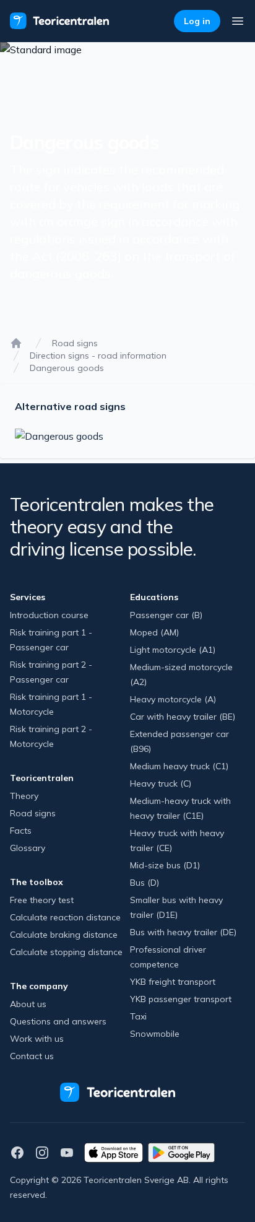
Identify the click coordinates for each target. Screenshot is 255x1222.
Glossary (27, 847)
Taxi (138, 1016)
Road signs (75, 343)
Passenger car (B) (166, 615)
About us (28, 1004)
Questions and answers (58, 1021)
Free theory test (42, 900)
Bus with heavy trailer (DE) (183, 932)
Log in (197, 21)
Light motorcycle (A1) (172, 649)
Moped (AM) (154, 632)
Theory (24, 795)
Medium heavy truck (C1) (179, 766)
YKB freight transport (172, 981)
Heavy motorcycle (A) (173, 699)
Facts (21, 830)
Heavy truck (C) (160, 783)
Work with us (37, 1038)
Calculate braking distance (64, 934)
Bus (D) (144, 882)
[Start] (16, 343)
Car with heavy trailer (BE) (182, 716)
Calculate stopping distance (66, 952)
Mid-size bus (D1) (165, 865)
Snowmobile (154, 1033)
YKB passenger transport (180, 999)
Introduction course (49, 615)
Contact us (32, 1056)
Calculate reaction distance (65, 917)
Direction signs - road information (98, 355)
